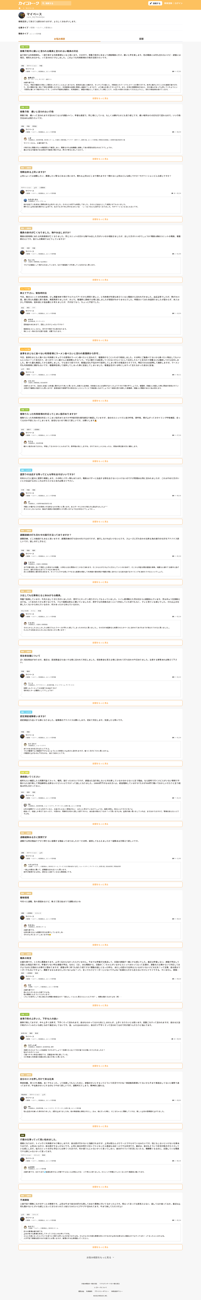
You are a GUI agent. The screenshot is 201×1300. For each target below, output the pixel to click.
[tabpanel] (100, 652)
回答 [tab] (141, 38)
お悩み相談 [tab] (59, 38)
